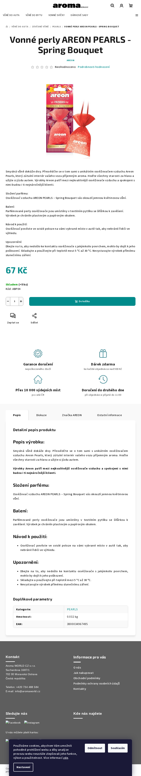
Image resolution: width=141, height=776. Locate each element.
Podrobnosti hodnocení (94, 67)
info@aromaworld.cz (27, 691)
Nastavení (23, 767)
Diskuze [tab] (41, 415)
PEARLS (72, 609)
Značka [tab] (72, 415)
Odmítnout (95, 748)
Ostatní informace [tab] (109, 415)
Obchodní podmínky (86, 678)
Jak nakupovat (83, 673)
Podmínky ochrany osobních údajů (96, 684)
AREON (71, 60)
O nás (77, 668)
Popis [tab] (17, 415)
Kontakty (79, 689)
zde (65, 758)
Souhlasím (118, 748)
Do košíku (84, 301)
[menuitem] (11, 15)
